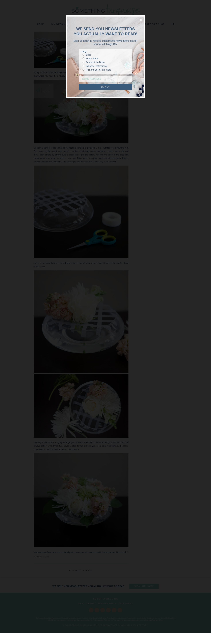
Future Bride (92, 58)
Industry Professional (96, 66)
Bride (88, 55)
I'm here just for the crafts (98, 70)
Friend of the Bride (95, 62)
